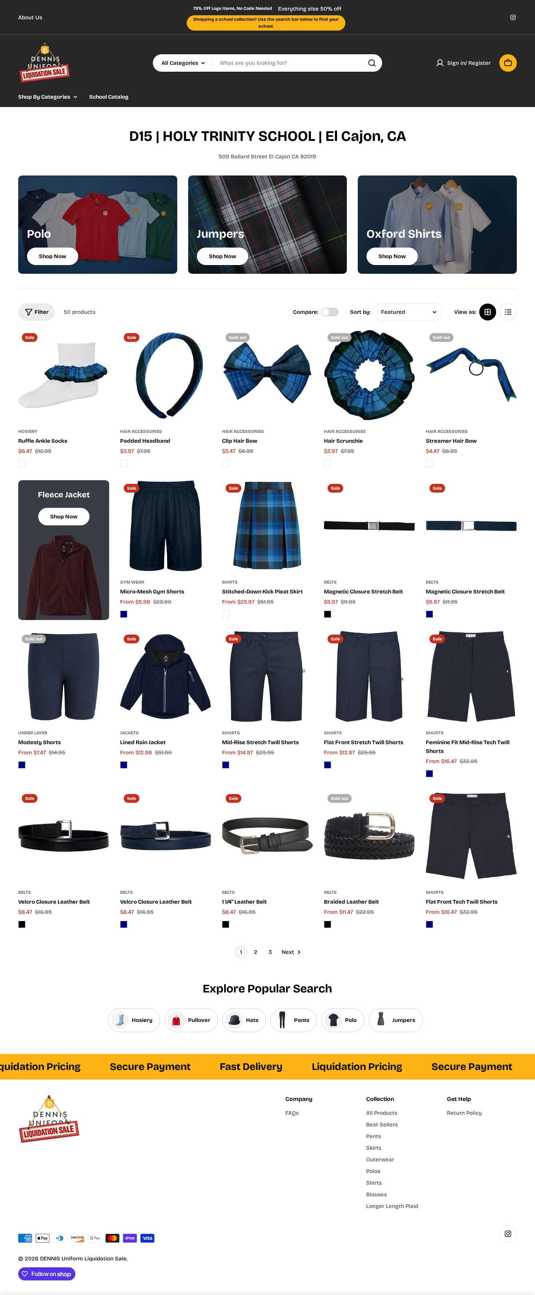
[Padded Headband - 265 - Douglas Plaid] (123, 463)
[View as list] (508, 312)
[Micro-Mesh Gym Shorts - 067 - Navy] (123, 614)
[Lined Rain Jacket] (165, 676)
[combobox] (267, 63)
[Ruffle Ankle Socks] (63, 375)
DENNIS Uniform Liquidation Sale (83, 1258)
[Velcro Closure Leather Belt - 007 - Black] (21, 924)
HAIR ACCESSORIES (141, 431)
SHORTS (231, 732)
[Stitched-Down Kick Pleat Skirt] (267, 525)
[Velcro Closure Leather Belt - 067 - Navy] (123, 924)
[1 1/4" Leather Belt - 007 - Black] (225, 924)
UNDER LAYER (32, 732)
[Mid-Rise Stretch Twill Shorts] (267, 676)
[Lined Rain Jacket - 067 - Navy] (123, 765)
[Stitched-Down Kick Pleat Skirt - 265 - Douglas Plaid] (225, 614)
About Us (30, 17)
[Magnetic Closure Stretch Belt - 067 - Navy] (429, 614)
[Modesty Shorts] (63, 676)
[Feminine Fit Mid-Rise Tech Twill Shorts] (471, 676)
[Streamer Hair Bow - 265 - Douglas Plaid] (429, 463)
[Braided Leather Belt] (369, 835)
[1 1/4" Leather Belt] (267, 835)
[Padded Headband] (165, 375)
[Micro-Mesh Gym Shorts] (165, 525)
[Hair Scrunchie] (369, 375)
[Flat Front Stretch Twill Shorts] (369, 676)
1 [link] (241, 952)
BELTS (330, 582)
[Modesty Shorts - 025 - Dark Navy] (21, 765)
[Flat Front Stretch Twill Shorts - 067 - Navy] (327, 765)
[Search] (372, 63)
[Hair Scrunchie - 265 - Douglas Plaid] (327, 463)
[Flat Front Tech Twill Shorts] (471, 835)
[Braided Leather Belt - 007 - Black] (327, 924)
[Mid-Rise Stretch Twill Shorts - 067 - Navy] (225, 765)
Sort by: (360, 312)
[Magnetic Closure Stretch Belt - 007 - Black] (327, 614)
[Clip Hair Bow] (267, 375)
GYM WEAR (132, 582)
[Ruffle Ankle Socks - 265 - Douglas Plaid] (21, 463)
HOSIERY (27, 431)
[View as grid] (487, 312)
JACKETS (129, 732)
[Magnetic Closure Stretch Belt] (369, 525)
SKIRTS (230, 582)
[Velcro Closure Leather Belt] (63, 835)
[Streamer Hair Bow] (471, 375)
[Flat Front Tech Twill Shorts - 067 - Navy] (429, 924)
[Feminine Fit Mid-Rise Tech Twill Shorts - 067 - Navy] (429, 773)
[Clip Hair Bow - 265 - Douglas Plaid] (225, 463)
